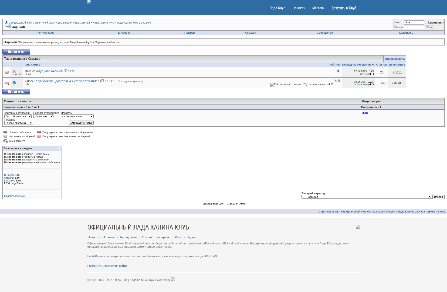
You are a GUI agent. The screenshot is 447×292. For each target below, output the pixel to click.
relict (27, 84)
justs (366, 74)
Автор (36, 64)
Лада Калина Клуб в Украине (134, 22)
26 (381, 72)
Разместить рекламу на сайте (107, 266)
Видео (191, 237)
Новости (298, 8)
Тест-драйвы (128, 237)
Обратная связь (328, 211)
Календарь (406, 32)
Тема (27, 64)
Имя (397, 22)
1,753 (382, 83)
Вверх (442, 211)
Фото (178, 237)
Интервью (163, 237)
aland (28, 74)
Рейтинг (335, 64)
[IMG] (7, 180)
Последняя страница (130, 81)
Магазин (318, 8)
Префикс (9, 119)
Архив (431, 211)
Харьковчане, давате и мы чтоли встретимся (67, 81)
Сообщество (325, 32)
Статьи (147, 237)
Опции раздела (395, 58)
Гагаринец (363, 84)
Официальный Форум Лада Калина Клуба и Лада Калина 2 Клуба (383, 211)
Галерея (189, 32)
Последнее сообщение (356, 64)
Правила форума (14, 196)
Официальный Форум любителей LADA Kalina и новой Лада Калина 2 (49, 22)
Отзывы (109, 237)
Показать (66, 112)
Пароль (398, 27)
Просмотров (397, 64)
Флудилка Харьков (49, 71)
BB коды (9, 175)
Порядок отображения (46, 112)
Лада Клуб (277, 8)
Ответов (381, 64)
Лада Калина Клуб (103, 22)
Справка (250, 32)
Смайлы (9, 177)
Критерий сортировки (17, 112)
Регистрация (45, 32)
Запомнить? (436, 22)
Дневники (124, 32)
